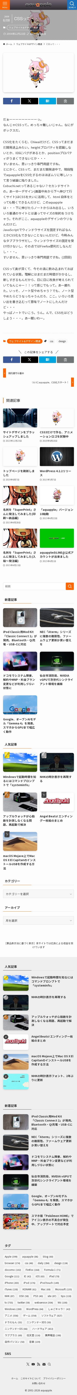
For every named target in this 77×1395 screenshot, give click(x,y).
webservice (43, 1302)
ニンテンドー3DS (39, 1322)
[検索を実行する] (70, 586)
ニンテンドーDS (16, 1328)
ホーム (14, 1378)
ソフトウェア (51, 1315)
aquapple (30, 1256)
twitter (24, 1302)
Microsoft (63, 1289)
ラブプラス (13, 1335)
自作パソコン (14, 1341)
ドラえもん (13, 1322)
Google (12, 1276)
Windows (13, 1309)
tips (66, 1296)
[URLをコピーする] (65, 101)
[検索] (49, 1364)
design (62, 341)
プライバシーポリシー (54, 1378)
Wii (62, 1302)
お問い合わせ (38, 1383)
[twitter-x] (28, 1364)
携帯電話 (53, 1335)
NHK (9, 1296)
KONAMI (29, 1289)
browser (12, 1263)
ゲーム (30, 1315)
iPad (54, 1276)
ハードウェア (42, 1328)
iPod (29, 1282)
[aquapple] (38, 5)
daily (43, 1263)
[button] (11, 101)
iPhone (12, 1282)
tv (9, 1302)
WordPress (34, 1309)
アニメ (11, 1315)
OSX (24, 1296)
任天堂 (33, 1335)
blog (48, 1256)
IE (27, 1276)
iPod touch (49, 1282)
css (51, 341)
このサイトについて (31, 1378)
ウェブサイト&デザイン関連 (23, 27)
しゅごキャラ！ (59, 1309)
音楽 (34, 1341)
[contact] (44, 1364)
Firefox (32, 1269)
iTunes (11, 1289)
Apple (11, 1256)
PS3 (38, 1296)
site (52, 1296)
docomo (13, 1269)
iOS (40, 1276)
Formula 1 (52, 1269)
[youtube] (33, 1364)
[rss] (39, 1364)
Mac (46, 1289)
